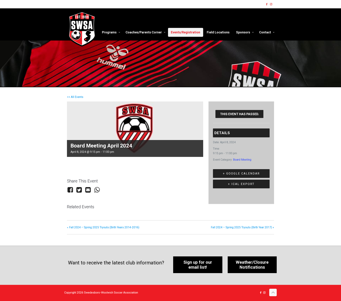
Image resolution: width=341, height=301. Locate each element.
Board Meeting (242, 159)
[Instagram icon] (271, 4)
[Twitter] (79, 190)
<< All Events (75, 97)
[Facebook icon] (266, 4)
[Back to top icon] (273, 292)
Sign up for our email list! (197, 265)
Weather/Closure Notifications (252, 265)
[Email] (88, 190)
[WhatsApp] (97, 190)
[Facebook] (71, 190)
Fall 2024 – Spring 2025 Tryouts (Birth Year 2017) (242, 227)
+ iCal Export (241, 184)
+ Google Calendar (241, 173)
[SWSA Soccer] (82, 28)
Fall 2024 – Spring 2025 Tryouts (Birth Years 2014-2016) (103, 227)
